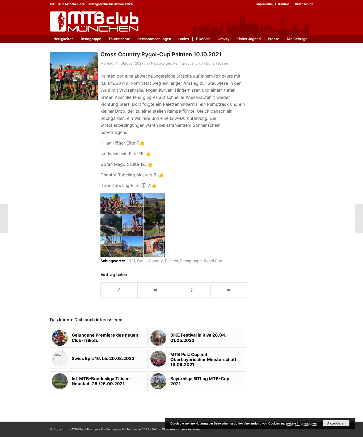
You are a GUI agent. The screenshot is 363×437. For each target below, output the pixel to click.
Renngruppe (183, 63)
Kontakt (283, 4)
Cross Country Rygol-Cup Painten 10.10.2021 (161, 54)
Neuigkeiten (161, 63)
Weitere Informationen (301, 423)
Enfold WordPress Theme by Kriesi (176, 429)
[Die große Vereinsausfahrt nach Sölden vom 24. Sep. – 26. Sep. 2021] (359, 218)
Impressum (264, 4)
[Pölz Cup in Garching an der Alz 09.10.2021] (4, 218)
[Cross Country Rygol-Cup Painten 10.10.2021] (74, 76)
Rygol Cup (213, 260)
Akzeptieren (336, 423)
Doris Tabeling (217, 63)
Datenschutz (304, 4)
